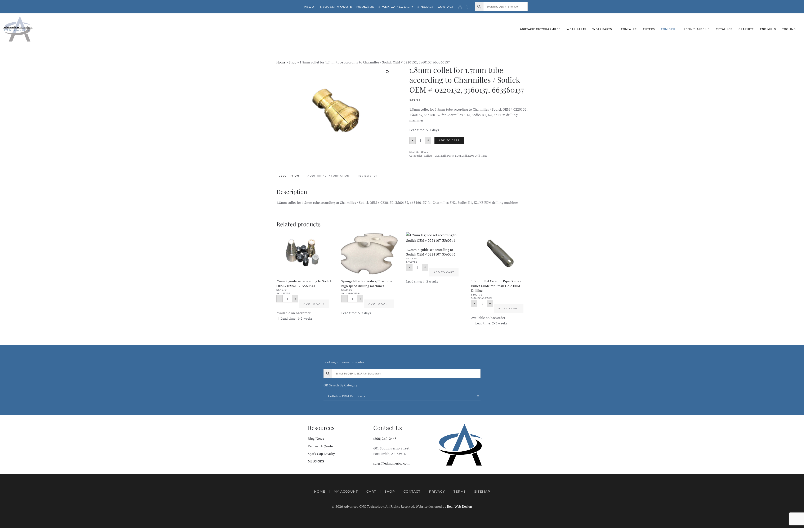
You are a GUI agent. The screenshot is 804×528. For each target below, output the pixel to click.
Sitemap (482, 491)
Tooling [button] (789, 29)
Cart (371, 491)
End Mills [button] (768, 29)
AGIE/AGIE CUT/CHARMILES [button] (540, 29)
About (310, 6)
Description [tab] (288, 175)
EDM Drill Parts (477, 155)
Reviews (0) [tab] (367, 175)
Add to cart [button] (314, 303)
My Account (346, 491)
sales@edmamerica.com (391, 463)
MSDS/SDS (365, 6)
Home (280, 62)
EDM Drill (461, 155)
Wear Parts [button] (576, 29)
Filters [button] (649, 29)
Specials (425, 6)
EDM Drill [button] (669, 29)
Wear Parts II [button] (603, 29)
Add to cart (449, 140)
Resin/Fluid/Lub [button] (697, 29)
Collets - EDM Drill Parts (439, 155)
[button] (387, 72)
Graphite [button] (746, 29)
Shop (292, 62)
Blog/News (316, 438)
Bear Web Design (459, 506)
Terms (460, 491)
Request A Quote (336, 6)
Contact (446, 6)
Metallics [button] (724, 29)
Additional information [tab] (328, 175)
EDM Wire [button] (629, 29)
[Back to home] (18, 29)
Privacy (437, 491)
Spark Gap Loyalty (396, 6)
